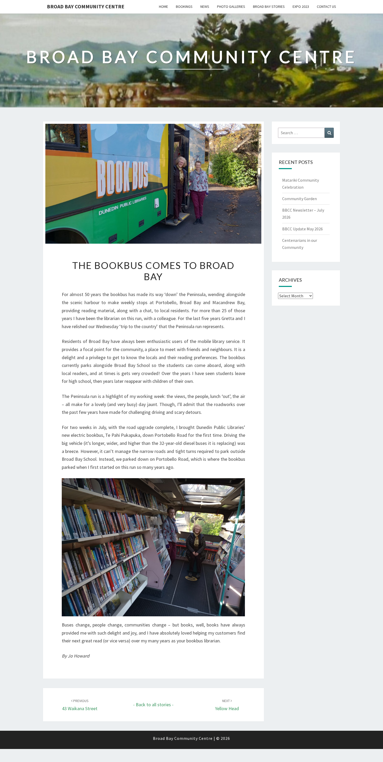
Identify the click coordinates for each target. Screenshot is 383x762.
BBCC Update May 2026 (302, 228)
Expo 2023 (301, 6)
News (204, 6)
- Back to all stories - (153, 705)
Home (163, 6)
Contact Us (326, 6)
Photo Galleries (231, 6)
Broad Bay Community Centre (85, 6)
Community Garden (299, 198)
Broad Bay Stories (269, 6)
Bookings (184, 6)
